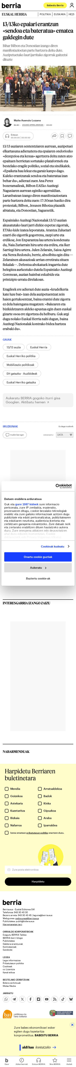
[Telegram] (14, 999)
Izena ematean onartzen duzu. (37, 832)
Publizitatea (9, 940)
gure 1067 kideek (26, 504)
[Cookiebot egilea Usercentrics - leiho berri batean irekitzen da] (55, 486)
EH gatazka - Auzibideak (22, 373)
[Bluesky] (71, 999)
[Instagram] (38, 999)
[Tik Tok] (63, 999)
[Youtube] (47, 999)
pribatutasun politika (37, 832)
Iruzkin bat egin (17, 435)
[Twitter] (22, 999)
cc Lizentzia (9, 969)
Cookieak (7, 966)
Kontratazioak (9, 946)
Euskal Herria (38, 347)
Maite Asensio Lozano (27, 120)
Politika (45, 14)
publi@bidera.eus (25, 921)
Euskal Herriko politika (21, 356)
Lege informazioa (11, 960)
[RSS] (55, 999)
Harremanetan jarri (12, 924)
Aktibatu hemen (33, 402)
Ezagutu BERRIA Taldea (14, 934)
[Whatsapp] (6, 999)
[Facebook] (30, 999)
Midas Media (9, 986)
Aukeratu (36, 567)
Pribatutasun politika (13, 963)
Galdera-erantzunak (13, 944)
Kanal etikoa (9, 972)
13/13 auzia (14, 347)
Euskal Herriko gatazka (21, 382)
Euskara (59, 14)
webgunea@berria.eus (27, 918)
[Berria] (12, 904)
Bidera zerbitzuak (12, 982)
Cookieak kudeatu (52, 546)
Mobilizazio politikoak (20, 364)
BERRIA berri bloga (13, 938)
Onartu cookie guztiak (38, 556)
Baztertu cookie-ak (38, 578)
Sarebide (7, 949)
